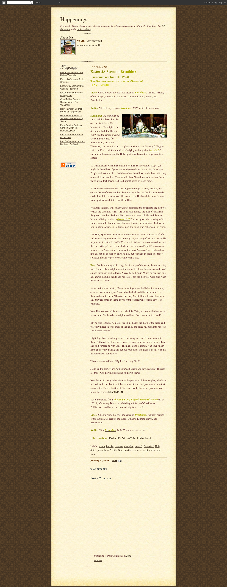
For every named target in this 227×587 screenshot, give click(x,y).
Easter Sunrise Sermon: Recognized (71, 94)
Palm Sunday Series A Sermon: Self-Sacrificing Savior (72, 118)
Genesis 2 (149, 446)
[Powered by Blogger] (68, 167)
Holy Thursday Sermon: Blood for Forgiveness (71, 110)
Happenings (73, 19)
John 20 (108, 450)
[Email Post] (119, 460)
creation (119, 446)
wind (92, 454)
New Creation (125, 450)
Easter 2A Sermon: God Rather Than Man (71, 74)
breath (102, 446)
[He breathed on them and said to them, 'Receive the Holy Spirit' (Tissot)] (144, 126)
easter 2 (138, 446)
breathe (110, 446)
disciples (128, 446)
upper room (155, 450)
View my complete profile (89, 45)
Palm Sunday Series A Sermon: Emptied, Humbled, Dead (71, 128)
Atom (128, 555)
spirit (145, 450)
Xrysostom (94, 41)
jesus (100, 450)
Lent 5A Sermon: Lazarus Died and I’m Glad (72, 143)
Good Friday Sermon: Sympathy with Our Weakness (70, 102)
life (115, 450)
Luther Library (84, 29)
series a (137, 450)
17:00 (114, 460)
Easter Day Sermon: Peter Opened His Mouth (72, 87)
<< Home (98, 560)
